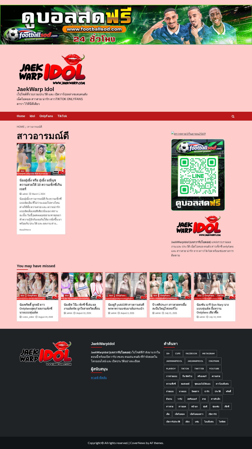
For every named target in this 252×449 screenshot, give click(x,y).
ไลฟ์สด (222, 421)
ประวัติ (218, 391)
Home (21, 116)
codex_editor (28, 317)
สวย (204, 399)
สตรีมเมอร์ (192, 399)
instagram (208, 353)
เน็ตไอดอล (180, 414)
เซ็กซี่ (227, 406)
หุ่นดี (205, 406)
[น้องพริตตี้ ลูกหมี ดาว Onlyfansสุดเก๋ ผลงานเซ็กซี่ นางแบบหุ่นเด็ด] (37, 286)
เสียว (187, 421)
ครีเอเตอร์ (202, 376)
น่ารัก (206, 391)
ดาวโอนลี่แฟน (222, 384)
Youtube (214, 368)
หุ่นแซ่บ (216, 406)
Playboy (171, 368)
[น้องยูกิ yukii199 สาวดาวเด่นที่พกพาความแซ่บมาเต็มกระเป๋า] (126, 286)
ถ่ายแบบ (170, 391)
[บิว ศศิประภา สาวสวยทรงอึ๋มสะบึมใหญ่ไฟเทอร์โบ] (170, 286)
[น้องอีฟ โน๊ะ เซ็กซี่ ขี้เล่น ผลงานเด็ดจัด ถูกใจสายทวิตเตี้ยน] (82, 286)
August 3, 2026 (127, 313)
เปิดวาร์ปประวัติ (173, 421)
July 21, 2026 (171, 313)
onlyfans (214, 361)
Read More (25, 229)
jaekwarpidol (174, 361)
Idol (32, 116)
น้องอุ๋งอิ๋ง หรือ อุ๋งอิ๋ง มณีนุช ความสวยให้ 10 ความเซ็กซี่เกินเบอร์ (41, 185)
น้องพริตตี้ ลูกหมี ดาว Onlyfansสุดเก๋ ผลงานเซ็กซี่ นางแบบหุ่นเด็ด (36, 308)
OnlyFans (46, 116)
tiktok (185, 368)
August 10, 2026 (83, 313)
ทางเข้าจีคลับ (99, 377)
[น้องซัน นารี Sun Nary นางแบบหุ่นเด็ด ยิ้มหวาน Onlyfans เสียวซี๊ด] (214, 286)
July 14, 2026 (215, 317)
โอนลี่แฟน (209, 421)
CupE (177, 353)
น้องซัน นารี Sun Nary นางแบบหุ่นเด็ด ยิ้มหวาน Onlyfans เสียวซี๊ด (213, 308)
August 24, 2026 (45, 317)
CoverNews (137, 443)
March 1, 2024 (38, 194)
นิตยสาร (195, 391)
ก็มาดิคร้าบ (187, 376)
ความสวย (216, 376)
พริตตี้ (228, 391)
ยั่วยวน (169, 399)
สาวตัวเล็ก (215, 399)
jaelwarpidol (195, 361)
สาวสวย (169, 406)
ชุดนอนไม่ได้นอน (202, 384)
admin (25, 194)
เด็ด (168, 414)
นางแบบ (182, 391)
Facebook (191, 353)
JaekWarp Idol (35, 89)
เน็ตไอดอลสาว (196, 414)
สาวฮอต (182, 406)
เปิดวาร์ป (213, 414)
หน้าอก (194, 406)
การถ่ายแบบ (171, 376)
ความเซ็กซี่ (171, 384)
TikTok (62, 116)
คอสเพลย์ (185, 384)
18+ (168, 353)
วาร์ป (179, 399)
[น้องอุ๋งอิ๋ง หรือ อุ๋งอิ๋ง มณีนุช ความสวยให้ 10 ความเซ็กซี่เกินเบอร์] (41, 159)
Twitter (199, 368)
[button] (233, 116)
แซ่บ (197, 421)
